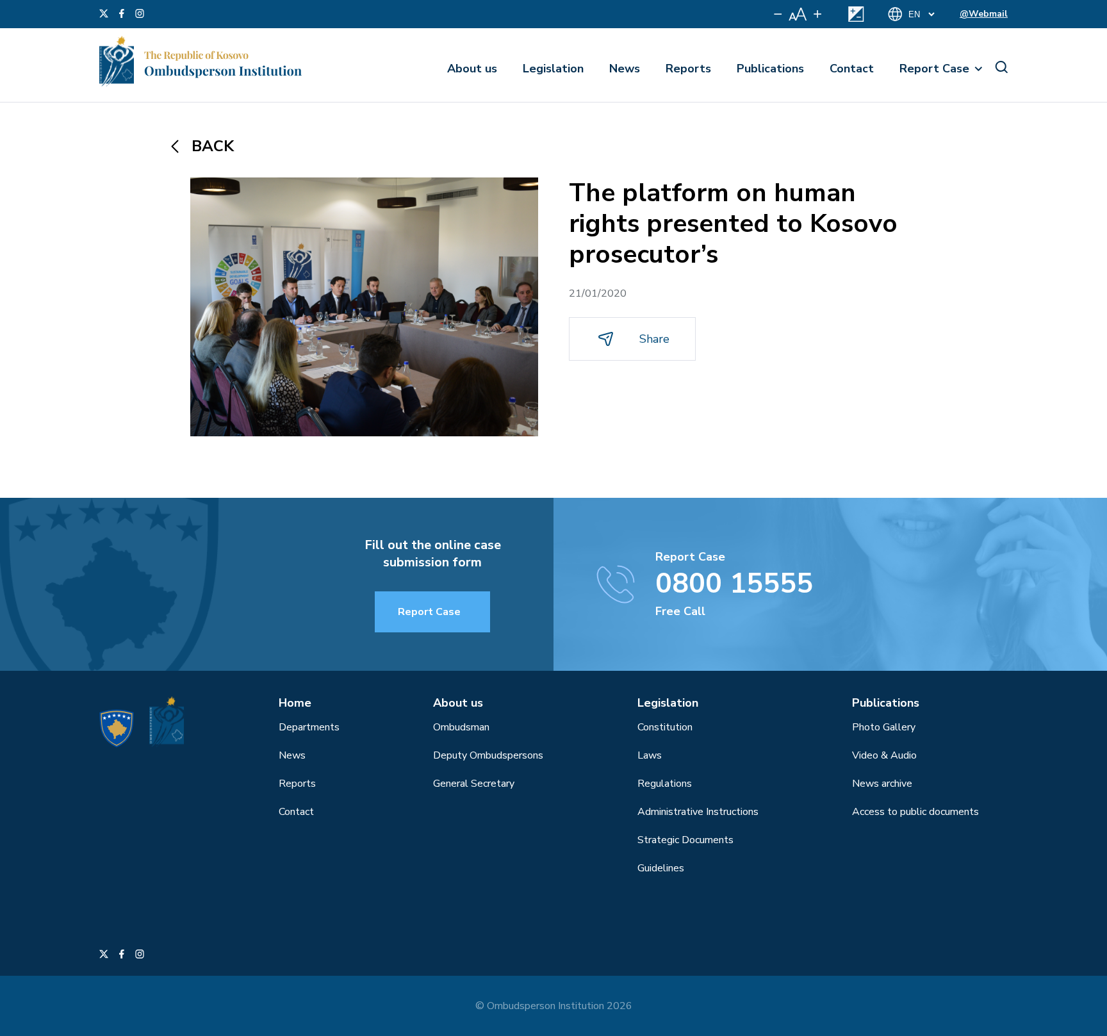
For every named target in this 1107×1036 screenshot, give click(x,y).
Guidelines (660, 868)
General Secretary (473, 784)
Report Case (934, 68)
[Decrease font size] (778, 14)
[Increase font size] (817, 14)
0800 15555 (734, 583)
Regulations (664, 784)
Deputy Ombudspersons (488, 755)
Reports (688, 68)
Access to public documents (915, 812)
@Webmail (984, 14)
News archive (882, 784)
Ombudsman (461, 727)
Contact (852, 68)
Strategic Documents (685, 840)
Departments (309, 727)
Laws (649, 755)
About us (472, 68)
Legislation (553, 68)
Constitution (665, 727)
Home (295, 703)
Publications (770, 68)
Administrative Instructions (697, 812)
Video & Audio (884, 755)
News (624, 68)
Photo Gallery (883, 727)
